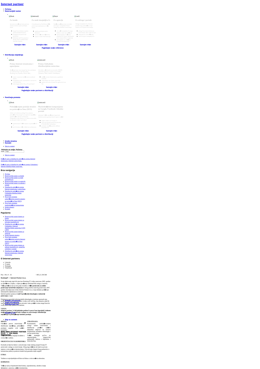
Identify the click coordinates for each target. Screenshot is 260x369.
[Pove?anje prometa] (12, 97)
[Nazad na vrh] (10, 313)
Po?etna (7, 174)
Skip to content (10, 146)
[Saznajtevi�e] (20, 44)
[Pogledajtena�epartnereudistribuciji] (37, 90)
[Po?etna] (8, 9)
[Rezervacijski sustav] (13, 11)
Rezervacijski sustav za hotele (14, 176)
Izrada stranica (9, 207)
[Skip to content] (11, 319)
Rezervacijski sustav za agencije (15, 181)
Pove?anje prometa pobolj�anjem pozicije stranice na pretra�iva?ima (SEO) (15, 199)
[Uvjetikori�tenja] (12, 302)
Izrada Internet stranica (12, 235)
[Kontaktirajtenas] (12, 304)
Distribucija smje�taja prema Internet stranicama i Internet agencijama (14, 253)
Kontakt (7, 209)
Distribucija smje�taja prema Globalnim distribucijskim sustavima (14, 193)
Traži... (3, 151)
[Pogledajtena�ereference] (53, 48)
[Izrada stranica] (11, 141)
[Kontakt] (8, 143)
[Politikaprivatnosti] (12, 300)
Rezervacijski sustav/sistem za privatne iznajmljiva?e (14, 221)
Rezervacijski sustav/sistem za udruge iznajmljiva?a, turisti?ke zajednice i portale (15, 247)
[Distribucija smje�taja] (14, 55)
